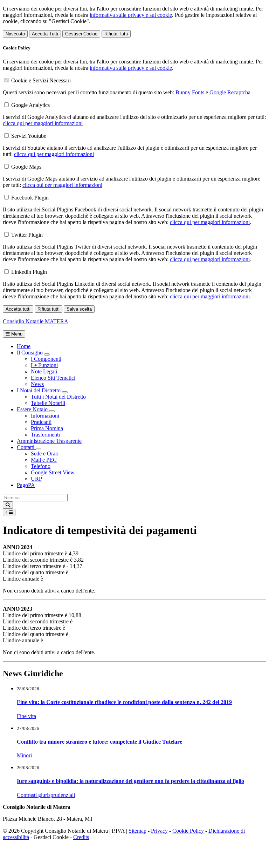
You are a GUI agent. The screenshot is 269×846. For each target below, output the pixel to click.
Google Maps (26, 167)
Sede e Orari (44, 453)
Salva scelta (79, 309)
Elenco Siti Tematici (53, 378)
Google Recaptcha (229, 92)
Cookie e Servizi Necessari (41, 80)
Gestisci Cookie (81, 33)
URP (36, 479)
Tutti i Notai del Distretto (58, 397)
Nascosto (15, 33)
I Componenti (46, 359)
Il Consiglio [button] (30, 353)
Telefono (40, 466)
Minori (24, 755)
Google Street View (53, 472)
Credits (81, 837)
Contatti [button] (26, 447)
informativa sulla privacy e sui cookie (131, 15)
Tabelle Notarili (48, 403)
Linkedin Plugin (29, 272)
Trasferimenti (45, 435)
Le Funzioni (44, 365)
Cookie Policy (188, 831)
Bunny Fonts (189, 92)
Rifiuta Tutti (116, 33)
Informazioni (45, 416)
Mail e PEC (44, 460)
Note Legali (44, 371)
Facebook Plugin (30, 198)
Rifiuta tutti (48, 309)
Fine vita (26, 716)
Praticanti (41, 422)
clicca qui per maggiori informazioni (43, 123)
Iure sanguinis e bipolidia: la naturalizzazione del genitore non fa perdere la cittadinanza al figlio (130, 781)
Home (23, 346)
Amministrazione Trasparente (49, 441)
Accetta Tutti (45, 33)
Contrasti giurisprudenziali (46, 795)
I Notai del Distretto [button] (39, 390)
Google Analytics (30, 105)
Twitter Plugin (27, 235)
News (37, 384)
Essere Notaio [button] (33, 409)
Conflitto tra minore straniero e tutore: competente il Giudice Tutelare (99, 742)
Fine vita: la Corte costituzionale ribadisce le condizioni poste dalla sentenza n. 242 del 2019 (124, 702)
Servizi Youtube (28, 136)
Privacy (159, 831)
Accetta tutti (18, 309)
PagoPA (26, 485)
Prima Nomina (47, 428)
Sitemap (137, 831)
